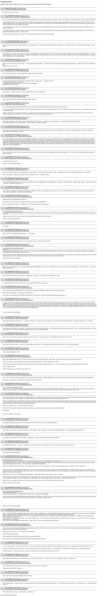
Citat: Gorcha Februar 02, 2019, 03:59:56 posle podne (13, 248)
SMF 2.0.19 (3, 594)
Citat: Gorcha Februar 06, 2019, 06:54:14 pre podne (12, 491)
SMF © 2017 (8, 594)
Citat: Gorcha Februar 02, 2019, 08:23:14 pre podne (12, 211)
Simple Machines (14, 594)
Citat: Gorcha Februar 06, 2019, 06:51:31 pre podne (12, 459)
